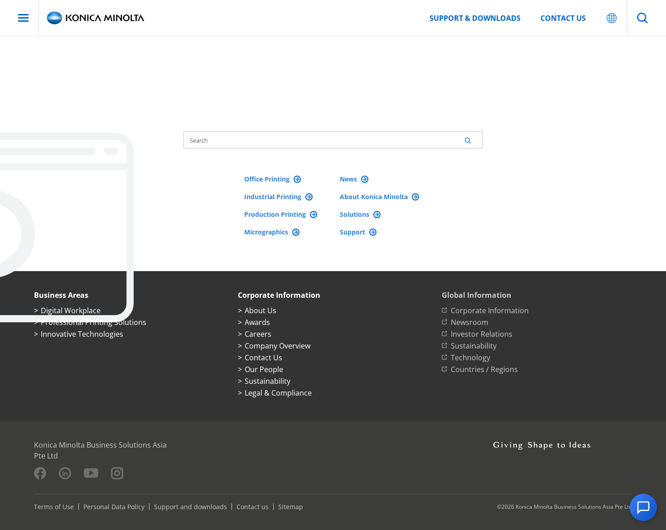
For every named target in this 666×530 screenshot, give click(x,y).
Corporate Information (490, 310)
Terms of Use (54, 506)
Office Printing (267, 179)
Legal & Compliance (278, 393)
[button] (643, 507)
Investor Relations (481, 334)
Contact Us (263, 358)
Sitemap (290, 506)
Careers (258, 334)
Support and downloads (190, 506)
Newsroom (469, 322)
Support (353, 232)
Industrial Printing (273, 196)
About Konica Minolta (375, 196)
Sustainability (267, 381)
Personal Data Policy (114, 506)
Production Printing (276, 214)
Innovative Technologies (82, 334)
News (349, 179)
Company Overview (277, 346)
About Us (260, 310)
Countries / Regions (484, 369)
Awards (257, 322)
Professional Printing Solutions (93, 322)
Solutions (355, 214)
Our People (264, 369)
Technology (470, 358)
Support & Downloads (475, 18)
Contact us (563, 18)
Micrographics (267, 232)
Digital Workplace (71, 310)
